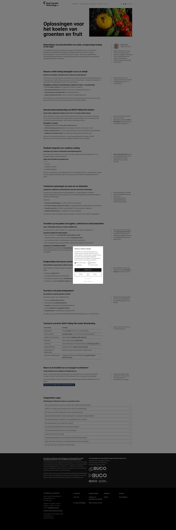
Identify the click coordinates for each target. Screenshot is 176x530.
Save (95, 274)
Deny (81, 274)
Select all (88, 270)
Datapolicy (90, 281)
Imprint (84, 281)
